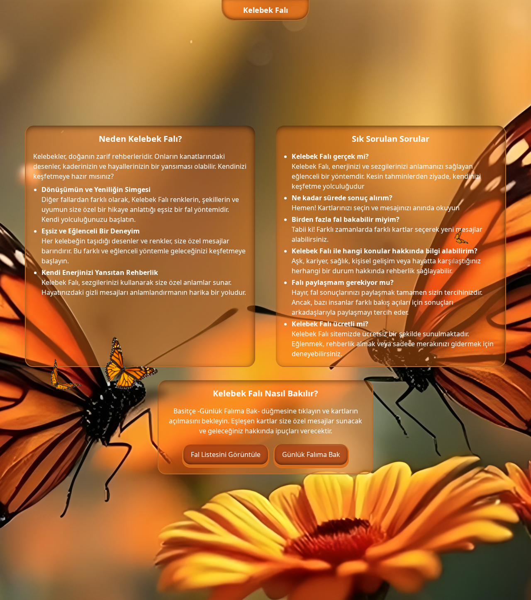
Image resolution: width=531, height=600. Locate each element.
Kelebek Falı (265, 10)
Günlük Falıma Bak (311, 454)
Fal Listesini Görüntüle (226, 454)
